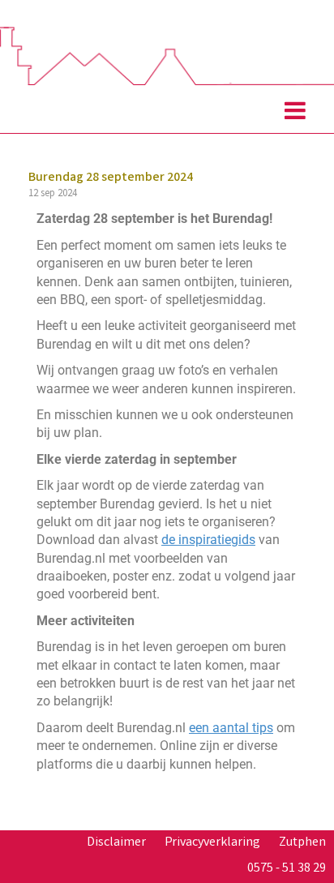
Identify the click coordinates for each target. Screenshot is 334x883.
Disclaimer (116, 843)
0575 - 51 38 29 (286, 868)
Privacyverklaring (212, 843)
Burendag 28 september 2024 (110, 178)
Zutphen (302, 843)
